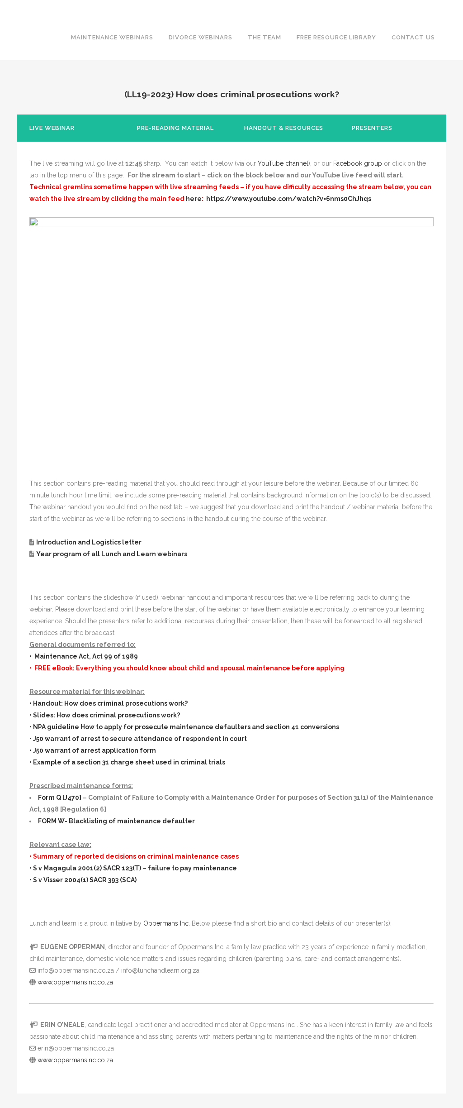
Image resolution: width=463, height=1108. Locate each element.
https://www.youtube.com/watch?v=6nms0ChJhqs (288, 198)
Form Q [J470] (59, 797)
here (194, 198)
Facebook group (357, 163)
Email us (446, 7)
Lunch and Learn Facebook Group (261, 7)
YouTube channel (283, 163)
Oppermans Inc (166, 923)
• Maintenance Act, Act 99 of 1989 (83, 656)
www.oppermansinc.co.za (75, 982)
